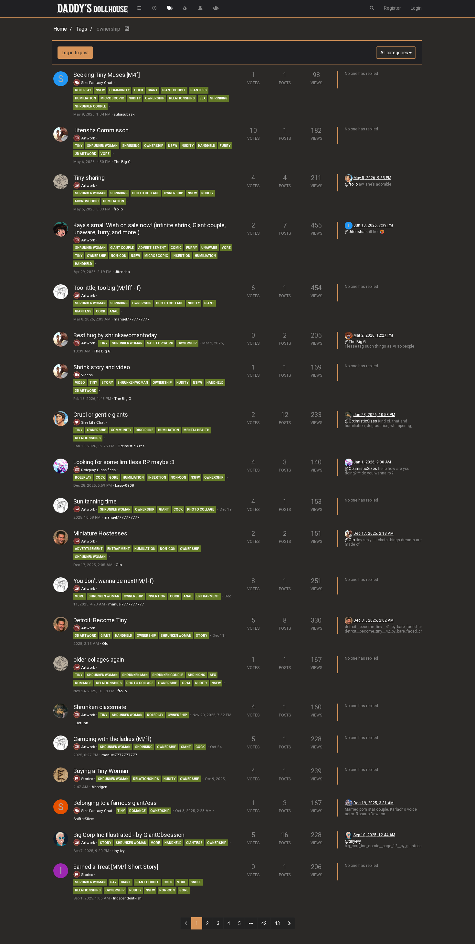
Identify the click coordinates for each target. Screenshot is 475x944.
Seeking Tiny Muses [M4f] (106, 74)
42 (264, 923)
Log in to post (75, 52)
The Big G (122, 161)
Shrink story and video (101, 367)
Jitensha (122, 271)
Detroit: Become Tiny (100, 620)
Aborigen (99, 787)
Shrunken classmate (99, 707)
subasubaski (124, 114)
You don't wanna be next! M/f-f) (113, 580)
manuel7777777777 (132, 319)
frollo (118, 209)
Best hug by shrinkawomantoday (115, 335)
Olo (119, 565)
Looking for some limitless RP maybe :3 (123, 462)
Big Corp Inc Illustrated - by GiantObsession (129, 834)
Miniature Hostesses (100, 533)
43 (277, 923)
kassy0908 (124, 485)
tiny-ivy (118, 850)
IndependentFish (127, 898)
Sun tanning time (95, 501)
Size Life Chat (92, 422)
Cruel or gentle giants (100, 414)
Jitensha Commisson (101, 130)
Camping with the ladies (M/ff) (112, 739)
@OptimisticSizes (361, 421)
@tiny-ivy (353, 841)
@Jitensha (354, 231)
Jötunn (82, 723)
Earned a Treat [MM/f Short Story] (115, 866)
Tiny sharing (89, 177)
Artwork (87, 138)
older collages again (98, 659)
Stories (86, 779)
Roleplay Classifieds (98, 470)
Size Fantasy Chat (96, 82)
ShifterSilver (83, 819)
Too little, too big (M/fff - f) (107, 287)
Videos (86, 375)
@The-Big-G (355, 342)
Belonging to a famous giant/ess (115, 802)
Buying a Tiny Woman (100, 770)
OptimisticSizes (131, 446)
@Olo (350, 540)
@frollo (351, 184)
